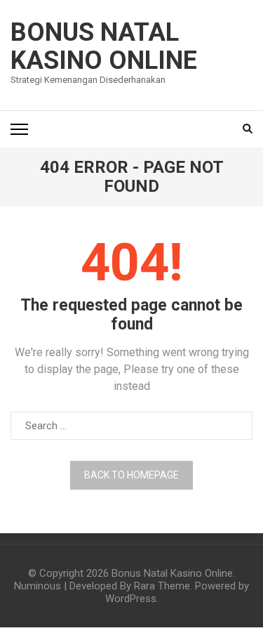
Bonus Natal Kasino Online (104, 46)
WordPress (130, 598)
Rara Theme (162, 586)
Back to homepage (131, 475)
